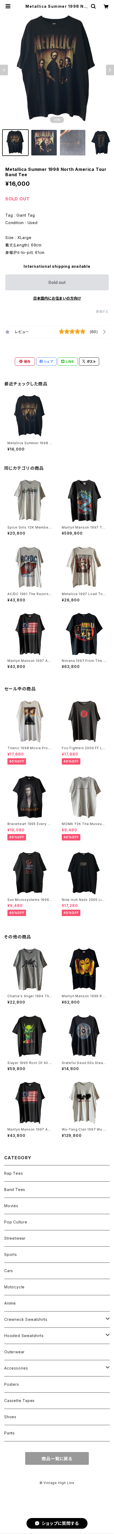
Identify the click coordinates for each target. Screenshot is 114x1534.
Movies (11, 1205)
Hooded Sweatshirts (23, 1335)
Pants (9, 1433)
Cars (8, 1270)
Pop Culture (15, 1222)
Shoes (10, 1417)
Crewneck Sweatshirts (25, 1319)
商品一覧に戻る (57, 1458)
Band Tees (14, 1189)
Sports (10, 1254)
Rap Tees (13, 1173)
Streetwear (15, 1238)
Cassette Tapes (19, 1400)
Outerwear (14, 1352)
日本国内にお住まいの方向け (57, 298)
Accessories (16, 1368)
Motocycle (14, 1287)
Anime (10, 1303)
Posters (11, 1384)
